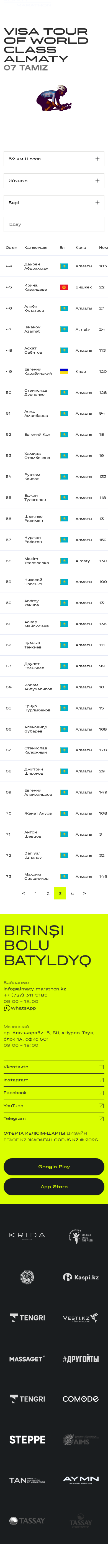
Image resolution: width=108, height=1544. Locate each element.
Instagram (16, 1079)
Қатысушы (35, 247)
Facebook (15, 1092)
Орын (11, 247)
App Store (54, 1186)
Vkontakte (16, 1066)
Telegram (15, 1118)
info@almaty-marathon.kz (35, 989)
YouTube (13, 1105)
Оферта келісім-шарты (34, 1133)
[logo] (27, 8)
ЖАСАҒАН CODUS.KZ (53, 1139)
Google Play (54, 1166)
